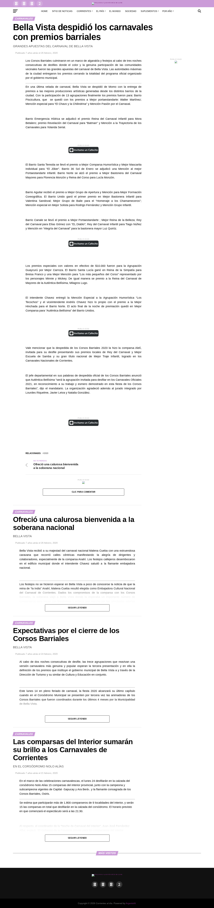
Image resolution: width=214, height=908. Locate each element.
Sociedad (130, 11)
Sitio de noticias (62, 11)
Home (44, 11)
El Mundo (115, 11)
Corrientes (84, 11)
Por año (167, 11)
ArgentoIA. (131, 903)
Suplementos (149, 11)
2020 (46, 453)
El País (100, 11)
